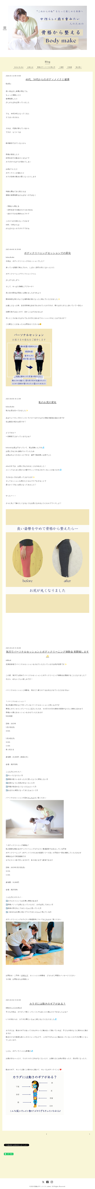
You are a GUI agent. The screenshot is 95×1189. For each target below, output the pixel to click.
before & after (19, 67)
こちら (31, 798)
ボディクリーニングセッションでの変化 (47, 253)
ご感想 (61, 67)
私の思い (79, 67)
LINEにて (24, 975)
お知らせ (30, 67)
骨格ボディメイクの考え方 (46, 67)
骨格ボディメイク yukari (42, 1186)
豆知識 (69, 67)
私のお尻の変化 (47, 402)
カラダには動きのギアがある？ (47, 1003)
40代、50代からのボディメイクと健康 (48, 79)
